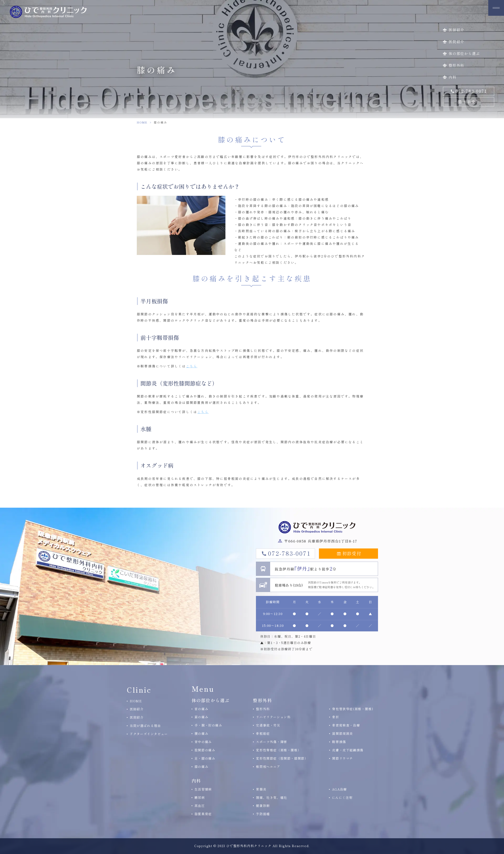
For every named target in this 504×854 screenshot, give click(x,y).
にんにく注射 (342, 797)
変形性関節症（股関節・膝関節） (282, 758)
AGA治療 (339, 789)
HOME (142, 122)
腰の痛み (201, 733)
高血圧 (200, 805)
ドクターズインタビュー (149, 733)
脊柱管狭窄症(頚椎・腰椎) (352, 708)
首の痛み (201, 708)
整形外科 (456, 65)
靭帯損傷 (339, 741)
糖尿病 (200, 797)
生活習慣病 (203, 789)
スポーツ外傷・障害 (271, 741)
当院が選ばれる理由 (145, 725)
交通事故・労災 (268, 725)
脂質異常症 (203, 813)
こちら (191, 366)
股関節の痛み (205, 750)
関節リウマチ (342, 758)
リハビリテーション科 (273, 717)
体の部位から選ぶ (464, 53)
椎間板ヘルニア (268, 766)
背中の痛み (203, 741)
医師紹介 (456, 29)
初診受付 (471, 101)
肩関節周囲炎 (342, 733)
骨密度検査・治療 (346, 725)
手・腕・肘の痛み (208, 725)
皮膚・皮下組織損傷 (347, 750)
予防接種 (263, 813)
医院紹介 (456, 41)
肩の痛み (201, 717)
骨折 (335, 717)
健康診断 (263, 805)
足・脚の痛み (205, 758)
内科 (453, 77)
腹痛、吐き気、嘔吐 (271, 797)
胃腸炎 (261, 789)
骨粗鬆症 (263, 733)
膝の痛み (201, 766)
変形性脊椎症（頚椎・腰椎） (278, 750)
